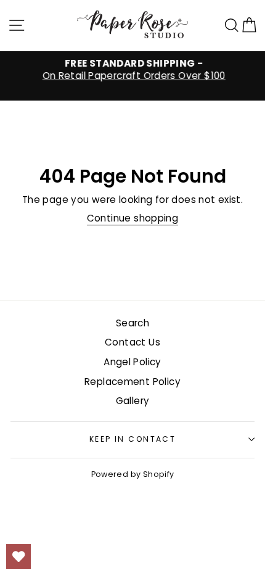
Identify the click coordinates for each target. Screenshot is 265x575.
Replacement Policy (132, 381)
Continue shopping (133, 218)
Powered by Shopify (132, 474)
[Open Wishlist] (18, 556)
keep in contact (132, 439)
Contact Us (132, 342)
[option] (132, 69)
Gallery (133, 400)
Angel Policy (132, 361)
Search (132, 322)
